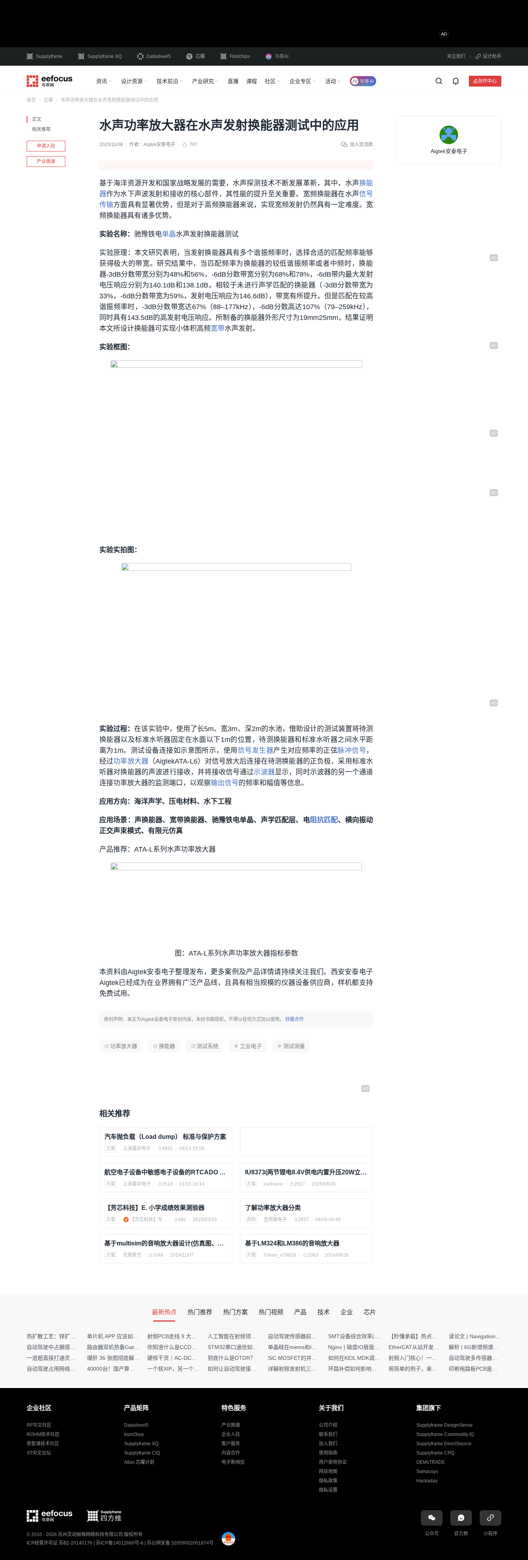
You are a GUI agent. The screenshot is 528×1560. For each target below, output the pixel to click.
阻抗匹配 (324, 820)
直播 (233, 81)
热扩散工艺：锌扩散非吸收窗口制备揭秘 (75, 1336)
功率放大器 (130, 761)
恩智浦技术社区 (43, 1443)
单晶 (169, 234)
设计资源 (132, 81)
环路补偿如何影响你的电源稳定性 (368, 1369)
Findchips (240, 56)
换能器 (167, 1046)
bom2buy (134, 1434)
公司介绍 (328, 1425)
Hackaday (427, 1480)
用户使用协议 (333, 1462)
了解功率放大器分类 (273, 1207)
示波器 (264, 772)
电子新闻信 (233, 1462)
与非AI (281, 56)
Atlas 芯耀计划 (139, 1462)
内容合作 (230, 1453)
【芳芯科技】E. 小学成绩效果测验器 (154, 1207)
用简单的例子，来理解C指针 (422, 1369)
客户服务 (230, 1443)
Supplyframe (49, 56)
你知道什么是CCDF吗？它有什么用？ (192, 1347)
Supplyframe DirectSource (444, 1443)
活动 (330, 81)
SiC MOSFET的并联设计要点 (303, 1358)
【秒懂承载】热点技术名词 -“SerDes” (433, 1336)
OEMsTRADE (430, 1462)
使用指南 (328, 1453)
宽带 (218, 328)
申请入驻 (46, 146)
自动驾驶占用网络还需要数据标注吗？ (73, 1369)
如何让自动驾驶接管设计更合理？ (248, 1369)
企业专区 (300, 81)
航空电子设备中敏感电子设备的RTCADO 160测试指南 (165, 1172)
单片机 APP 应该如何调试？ (121, 1336)
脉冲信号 (351, 750)
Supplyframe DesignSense (444, 1425)
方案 (110, 1148)
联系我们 (328, 1434)
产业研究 (203, 81)
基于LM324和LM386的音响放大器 (292, 1243)
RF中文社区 (39, 1425)
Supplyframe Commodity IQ (445, 1434)
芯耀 (200, 56)
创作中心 (487, 80)
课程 (251, 81)
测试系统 (207, 1046)
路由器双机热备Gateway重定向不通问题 (135, 1347)
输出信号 (224, 783)
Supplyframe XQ (104, 56)
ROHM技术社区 (43, 1434)
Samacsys (427, 1471)
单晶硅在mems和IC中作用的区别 (308, 1347)
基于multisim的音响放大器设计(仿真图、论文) (165, 1243)
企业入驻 (230, 1434)
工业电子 (251, 1046)
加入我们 (328, 1443)
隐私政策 (328, 1480)
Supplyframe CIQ (142, 1453)
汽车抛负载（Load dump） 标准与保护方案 (165, 1136)
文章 (48, 100)
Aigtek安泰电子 (159, 144)
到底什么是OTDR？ (231, 1358)
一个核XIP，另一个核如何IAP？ (185, 1369)
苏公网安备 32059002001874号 (180, 1543)
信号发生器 (255, 750)
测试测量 (294, 1046)
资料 (251, 1219)
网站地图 (328, 1471)
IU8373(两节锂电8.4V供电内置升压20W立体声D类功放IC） (306, 1172)
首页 (31, 100)
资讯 (101, 81)
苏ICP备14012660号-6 (119, 1543)
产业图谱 (46, 161)
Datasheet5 (158, 56)
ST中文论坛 (39, 1453)
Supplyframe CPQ (435, 1453)
